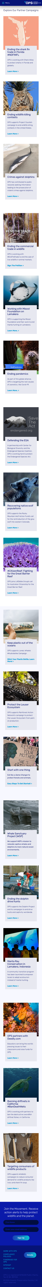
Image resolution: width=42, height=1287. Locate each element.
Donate (30, 1255)
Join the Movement (21, 1212)
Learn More (12, 71)
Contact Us (8, 1268)
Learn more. (12, 331)
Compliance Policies (9, 1255)
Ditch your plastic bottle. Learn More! (20, 660)
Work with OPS (10, 1251)
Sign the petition (14, 265)
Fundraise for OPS (10, 1261)
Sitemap (7, 1265)
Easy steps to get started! (18, 784)
